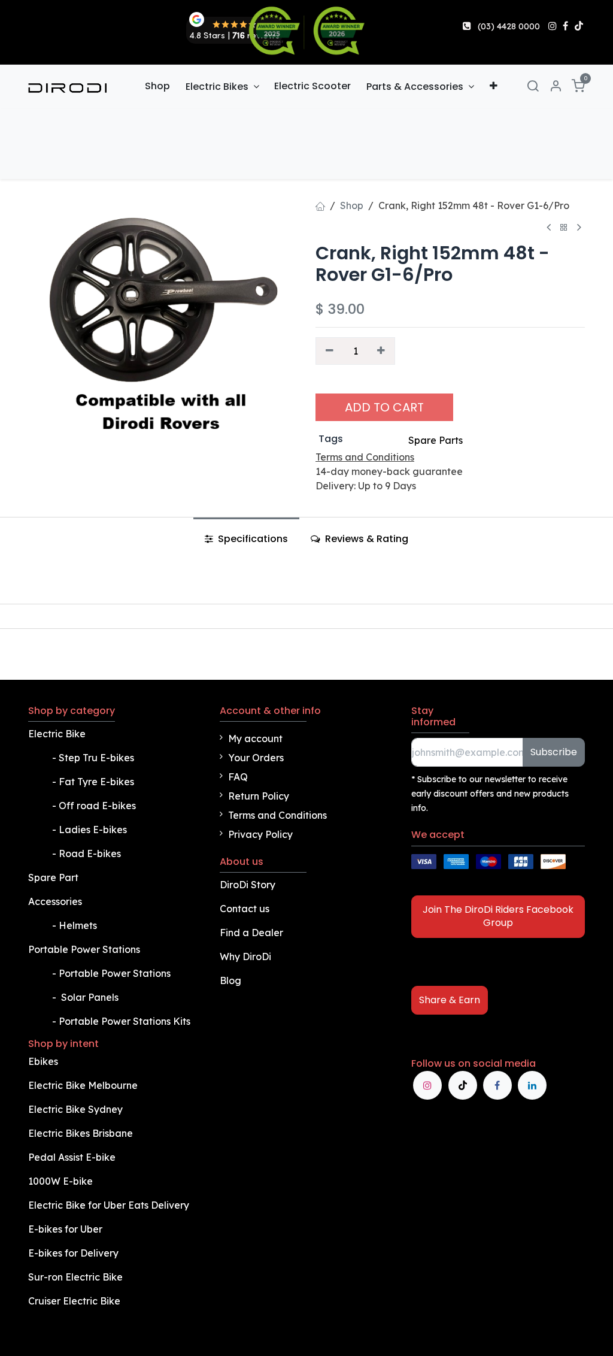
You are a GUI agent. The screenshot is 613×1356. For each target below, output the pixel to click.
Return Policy (258, 796)
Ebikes (43, 1061)
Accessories (55, 901)
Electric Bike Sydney (76, 1109)
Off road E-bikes (97, 806)
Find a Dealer (251, 933)
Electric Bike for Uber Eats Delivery (110, 1205)
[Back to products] (564, 228)
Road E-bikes (91, 853)
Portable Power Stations (85, 949)
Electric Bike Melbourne (84, 1085)
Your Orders (256, 758)
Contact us (244, 909)
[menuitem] (157, 86)
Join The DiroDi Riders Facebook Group (498, 916)
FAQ (238, 777)
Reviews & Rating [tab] (365, 539)
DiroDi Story (247, 885)
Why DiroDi (245, 956)
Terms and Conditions (277, 815)
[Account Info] (555, 86)
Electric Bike (58, 734)
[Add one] (381, 351)
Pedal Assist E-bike (72, 1157)
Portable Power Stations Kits (126, 1021)
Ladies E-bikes (93, 830)
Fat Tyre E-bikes (97, 782)
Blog (230, 980)
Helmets (78, 925)
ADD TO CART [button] (384, 407)
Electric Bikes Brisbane (81, 1133)
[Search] (532, 86)
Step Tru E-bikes (96, 758)
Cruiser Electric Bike (75, 1301)
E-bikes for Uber (65, 1229)
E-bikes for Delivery (74, 1253)
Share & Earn (449, 1000)
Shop (351, 205)
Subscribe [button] (553, 752)
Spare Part (53, 877)
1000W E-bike (60, 1181)
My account (255, 738)
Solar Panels (90, 997)
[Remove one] (329, 351)
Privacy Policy (260, 834)
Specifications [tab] (252, 539)
